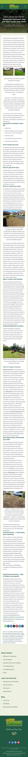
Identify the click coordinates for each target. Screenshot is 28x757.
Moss (15, 16)
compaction (17, 636)
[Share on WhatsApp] (5, 626)
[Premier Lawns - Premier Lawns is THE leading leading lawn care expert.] (14, 6)
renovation (5, 641)
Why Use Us (6, 688)
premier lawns (18, 639)
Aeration (5, 16)
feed (22, 636)
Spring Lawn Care (19, 17)
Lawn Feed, (14, 638)
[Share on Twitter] (11, 626)
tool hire (8, 245)
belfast (6, 636)
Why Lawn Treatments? (10, 656)
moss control (5, 639)
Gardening (6, 703)
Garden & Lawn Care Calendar (12, 663)
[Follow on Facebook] (9, 742)
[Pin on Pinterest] (17, 626)
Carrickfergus (12, 636)
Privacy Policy (23, 747)
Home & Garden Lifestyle (10, 707)
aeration (11, 328)
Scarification (21, 16)
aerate (14, 634)
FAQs (4, 672)
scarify (15, 641)
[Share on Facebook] (8, 626)
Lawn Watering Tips (8, 669)
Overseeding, (12, 639)
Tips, (9, 643)
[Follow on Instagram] (12, 742)
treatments (12, 643)
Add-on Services (8, 685)
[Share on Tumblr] (22, 626)
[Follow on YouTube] (18, 742)
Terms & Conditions (14, 747)
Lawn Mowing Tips (8, 666)
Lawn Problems (7, 659)
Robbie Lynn (21, 25)
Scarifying (20, 259)
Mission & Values (5, 747)
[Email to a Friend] (14, 626)
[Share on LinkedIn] (19, 626)
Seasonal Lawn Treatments (10, 681)
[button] (2, 7)
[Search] (25, 6)
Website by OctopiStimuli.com (14, 755)
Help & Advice (7, 691)
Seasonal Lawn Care (9, 17)
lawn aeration (9, 638)
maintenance (20, 638)
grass (4, 638)
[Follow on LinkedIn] (15, 742)
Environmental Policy (14, 749)
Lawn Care (11, 16)
